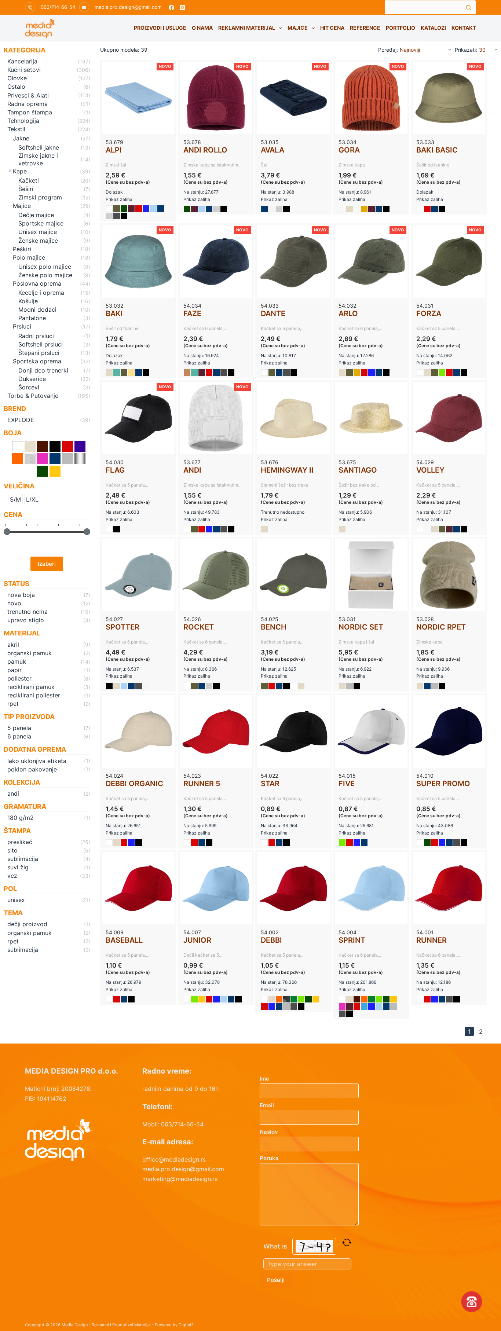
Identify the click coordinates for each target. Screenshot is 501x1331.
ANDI (192, 470)
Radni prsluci (36, 336)
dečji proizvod (27, 924)
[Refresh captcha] (346, 1242)
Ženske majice (38, 240)
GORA (349, 150)
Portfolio (400, 28)
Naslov (269, 1131)
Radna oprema (27, 103)
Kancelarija (22, 61)
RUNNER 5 (201, 783)
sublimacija (22, 858)
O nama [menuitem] (202, 28)
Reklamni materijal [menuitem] (246, 28)
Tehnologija (23, 120)
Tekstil (16, 129)
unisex (16, 899)
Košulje (28, 301)
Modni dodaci (37, 309)
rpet (13, 703)
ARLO (348, 313)
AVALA (272, 150)
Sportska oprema (37, 361)
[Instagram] (182, 7)
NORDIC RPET (441, 627)
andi (13, 793)
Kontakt (463, 28)
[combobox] (423, 7)
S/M (15, 499)
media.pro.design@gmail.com (128, 7)
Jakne (21, 138)
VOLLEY (430, 470)
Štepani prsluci (38, 352)
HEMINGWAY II (287, 470)
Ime (264, 1078)
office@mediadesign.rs (174, 1159)
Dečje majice (36, 215)
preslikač (19, 842)
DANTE (273, 313)
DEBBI (271, 940)
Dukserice (32, 378)
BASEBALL (124, 940)
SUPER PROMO (443, 783)
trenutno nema (27, 611)
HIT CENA (332, 28)
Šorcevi (28, 387)
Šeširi (25, 188)
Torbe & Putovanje (32, 395)
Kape (20, 171)
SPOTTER (122, 627)
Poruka (269, 1158)
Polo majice (29, 257)
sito (12, 850)
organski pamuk (29, 653)
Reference (365, 28)
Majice (298, 28)
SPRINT (352, 940)
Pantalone (32, 318)
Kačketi (28, 180)
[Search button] (469, 7)
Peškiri (22, 249)
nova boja (21, 594)
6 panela (19, 736)
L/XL (32, 499)
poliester (19, 678)
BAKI (114, 313)
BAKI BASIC (437, 150)
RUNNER (431, 940)
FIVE (347, 783)
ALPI (114, 150)
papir (14, 670)
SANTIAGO (358, 470)
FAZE (192, 313)
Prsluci (22, 326)
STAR (270, 783)
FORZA (428, 313)
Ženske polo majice (45, 275)
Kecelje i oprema (41, 292)
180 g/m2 (20, 817)
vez (12, 875)
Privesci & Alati (28, 95)
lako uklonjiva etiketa (36, 760)
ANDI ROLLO (205, 150)
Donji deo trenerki (43, 370)
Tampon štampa (29, 112)
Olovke (17, 78)
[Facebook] (171, 7)
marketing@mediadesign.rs (179, 1178)
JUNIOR (197, 940)
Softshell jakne (38, 147)
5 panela (19, 728)
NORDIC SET (361, 627)
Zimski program (40, 197)
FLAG (115, 470)
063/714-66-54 (58, 7)
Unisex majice (37, 231)
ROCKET (198, 627)
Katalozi (433, 28)
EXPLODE (20, 419)
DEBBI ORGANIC (134, 783)
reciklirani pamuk (31, 686)
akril (13, 644)
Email (267, 1105)
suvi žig (18, 867)
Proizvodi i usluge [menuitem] (160, 28)
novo (14, 603)
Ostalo (16, 86)
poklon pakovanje (32, 769)
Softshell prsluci (40, 344)
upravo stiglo (25, 620)
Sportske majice (40, 223)
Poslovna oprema (37, 283)
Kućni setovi (24, 69)
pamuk (16, 661)
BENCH (273, 627)
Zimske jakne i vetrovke (38, 159)
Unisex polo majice (44, 266)
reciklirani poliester (33, 695)
